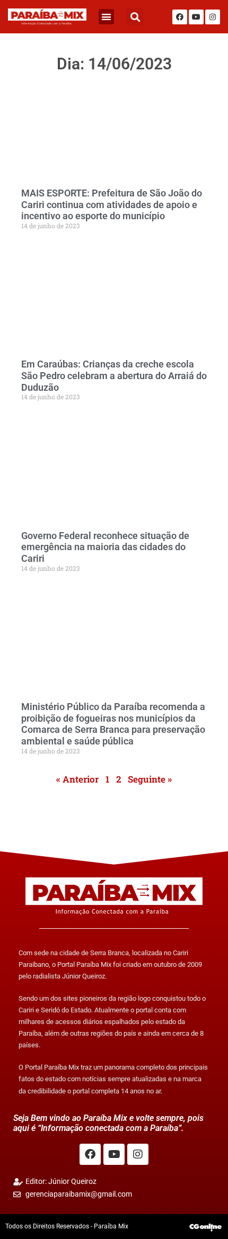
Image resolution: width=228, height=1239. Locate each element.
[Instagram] (212, 17)
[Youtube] (196, 17)
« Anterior (77, 779)
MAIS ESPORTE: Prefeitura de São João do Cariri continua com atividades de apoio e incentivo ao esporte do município (111, 204)
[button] (106, 16)
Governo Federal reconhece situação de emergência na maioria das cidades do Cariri (105, 547)
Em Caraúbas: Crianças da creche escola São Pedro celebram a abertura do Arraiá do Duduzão (114, 375)
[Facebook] (179, 17)
